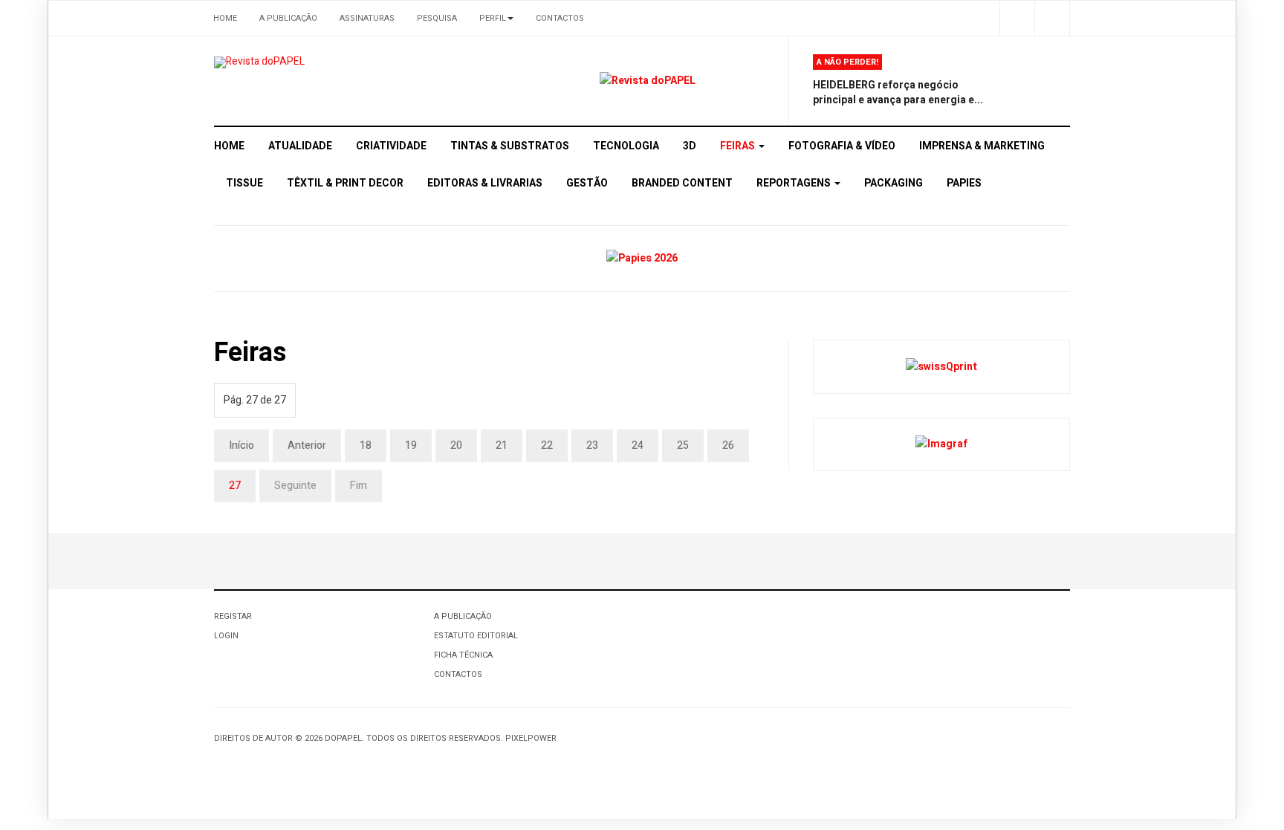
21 (502, 445)
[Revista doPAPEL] (259, 62)
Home (225, 18)
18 (366, 445)
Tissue (244, 183)
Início (241, 445)
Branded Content (682, 183)
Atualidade (300, 146)
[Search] (1051, 18)
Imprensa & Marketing (982, 146)
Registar (233, 616)
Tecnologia (626, 146)
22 (547, 445)
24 (637, 445)
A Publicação (288, 18)
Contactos (560, 18)
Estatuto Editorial (476, 635)
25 (683, 445)
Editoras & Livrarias (484, 183)
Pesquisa (437, 18)
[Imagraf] (941, 444)
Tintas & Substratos (509, 146)
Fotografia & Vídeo (841, 146)
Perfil (492, 18)
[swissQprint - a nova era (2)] (941, 366)
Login (226, 635)
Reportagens (794, 183)
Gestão (587, 183)
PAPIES (964, 183)
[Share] (1016, 18)
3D (689, 146)
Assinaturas (367, 18)
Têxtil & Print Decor (345, 183)
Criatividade (391, 146)
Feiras (738, 146)
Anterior (307, 445)
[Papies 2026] (642, 258)
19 (411, 445)
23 (592, 445)
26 (728, 445)
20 (456, 445)
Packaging (893, 183)
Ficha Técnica (463, 655)
